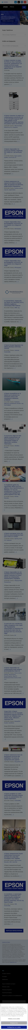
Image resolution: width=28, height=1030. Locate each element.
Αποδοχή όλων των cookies (14, 1027)
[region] (14, 1016)
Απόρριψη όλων (14, 1023)
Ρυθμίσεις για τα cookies (14, 1018)
